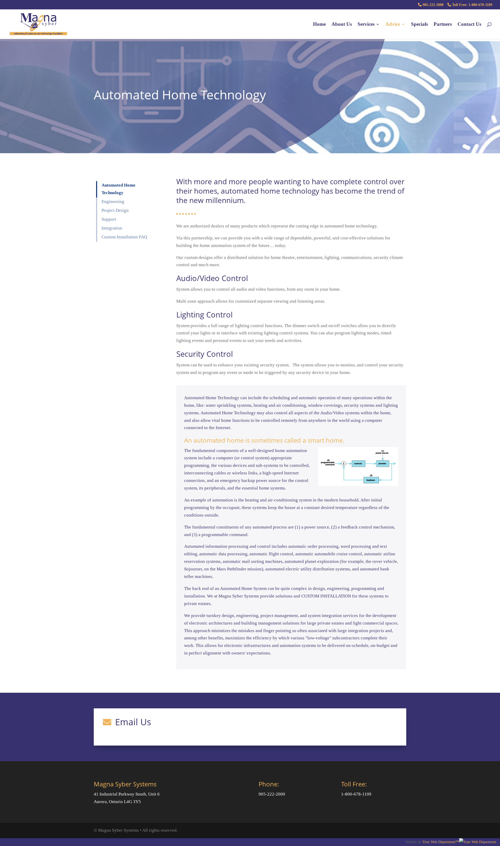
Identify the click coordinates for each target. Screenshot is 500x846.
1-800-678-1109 (356, 794)
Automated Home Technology (118, 189)
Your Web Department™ (440, 842)
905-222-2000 (432, 5)
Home (319, 24)
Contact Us (469, 24)
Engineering (113, 201)
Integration (112, 228)
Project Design (115, 210)
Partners (443, 24)
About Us (342, 24)
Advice (392, 24)
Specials (419, 24)
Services (366, 24)
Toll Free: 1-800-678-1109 (471, 5)
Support (109, 219)
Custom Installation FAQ (124, 236)
